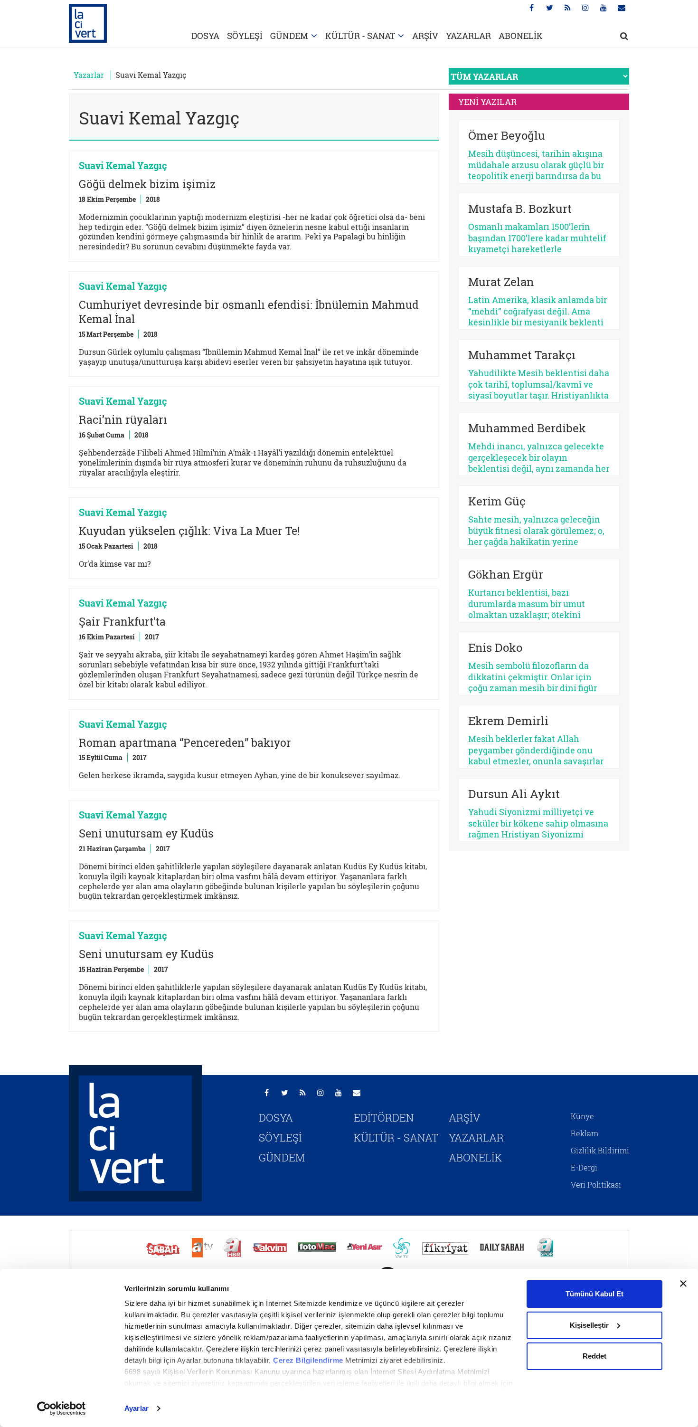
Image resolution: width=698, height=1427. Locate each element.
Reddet (594, 1356)
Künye (582, 1116)
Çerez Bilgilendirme (309, 1360)
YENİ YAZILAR (487, 101)
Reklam (584, 1133)
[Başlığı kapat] (683, 1283)
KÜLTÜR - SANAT (360, 35)
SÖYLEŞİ (245, 35)
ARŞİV (425, 35)
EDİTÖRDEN (384, 1117)
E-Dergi (584, 1167)
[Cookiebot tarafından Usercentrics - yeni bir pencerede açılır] (61, 1408)
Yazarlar (89, 75)
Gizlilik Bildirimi (600, 1150)
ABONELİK (521, 35)
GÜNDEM (289, 35)
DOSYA (205, 35)
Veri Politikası (596, 1184)
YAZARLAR (468, 35)
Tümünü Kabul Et (594, 1294)
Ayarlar (136, 1408)
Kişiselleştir (589, 1325)
